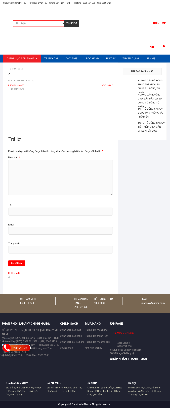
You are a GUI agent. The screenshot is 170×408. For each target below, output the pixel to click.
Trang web (14, 243)
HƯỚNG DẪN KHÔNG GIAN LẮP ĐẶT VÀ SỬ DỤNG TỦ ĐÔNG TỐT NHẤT (150, 100)
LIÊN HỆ (150, 58)
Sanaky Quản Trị (25, 81)
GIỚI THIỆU (72, 58)
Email (11, 224)
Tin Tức (111, 58)
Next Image (107, 85)
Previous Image (16, 85)
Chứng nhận (66, 347)
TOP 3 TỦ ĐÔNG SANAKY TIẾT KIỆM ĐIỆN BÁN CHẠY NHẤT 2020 (152, 126)
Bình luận (14, 157)
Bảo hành (92, 58)
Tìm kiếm (71, 23)
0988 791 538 (20, 348)
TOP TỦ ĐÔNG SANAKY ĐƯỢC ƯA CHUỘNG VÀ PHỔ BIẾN (151, 112)
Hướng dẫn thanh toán (96, 336)
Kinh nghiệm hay (93, 347)
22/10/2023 (16, 69)
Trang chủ (51, 58)
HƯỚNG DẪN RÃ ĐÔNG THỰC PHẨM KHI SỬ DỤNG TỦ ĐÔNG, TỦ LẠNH (150, 86)
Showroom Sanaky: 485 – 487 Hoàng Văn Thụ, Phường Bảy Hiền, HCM (36, 3)
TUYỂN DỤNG (131, 58)
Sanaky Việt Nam (124, 333)
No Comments (17, 89)
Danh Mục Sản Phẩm (20, 58)
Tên (10, 205)
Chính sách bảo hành (71, 336)
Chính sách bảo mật (70, 330)
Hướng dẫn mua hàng (96, 330)
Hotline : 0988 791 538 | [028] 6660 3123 (93, 3)
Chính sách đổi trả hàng (72, 342)
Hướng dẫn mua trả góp (97, 342)
